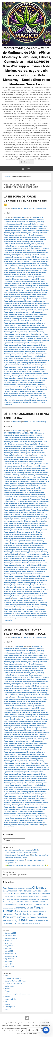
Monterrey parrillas (36, 329)
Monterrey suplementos (29, 362)
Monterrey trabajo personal (13, 378)
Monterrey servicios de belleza (31, 358)
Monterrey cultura (24, 266)
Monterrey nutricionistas (34, 321)
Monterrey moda (42, 310)
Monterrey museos (40, 314)
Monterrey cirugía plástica (24, 252)
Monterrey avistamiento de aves (31, 235)
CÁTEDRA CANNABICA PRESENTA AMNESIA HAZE (22, 432)
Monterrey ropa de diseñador (35, 351)
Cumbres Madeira (16, 899)
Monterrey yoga (39, 393)
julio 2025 (8, 940)
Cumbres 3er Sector (11, 893)
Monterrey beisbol (38, 237)
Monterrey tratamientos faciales (23, 382)
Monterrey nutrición (35, 318)
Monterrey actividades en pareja (31, 224)
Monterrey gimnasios (28, 296)
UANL (24, 919)
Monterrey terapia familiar (13, 369)
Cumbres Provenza (28, 899)
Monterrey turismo (30, 384)
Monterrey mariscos (27, 303)
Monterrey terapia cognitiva (13, 367)
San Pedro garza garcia (23, 915)
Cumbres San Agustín (9, 902)
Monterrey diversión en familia (23, 274)
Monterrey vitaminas (11, 393)
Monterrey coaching (41, 252)
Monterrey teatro (41, 365)
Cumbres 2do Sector (41, 890)
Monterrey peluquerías (28, 332)
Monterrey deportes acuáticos (35, 268)
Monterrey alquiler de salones (38, 230)
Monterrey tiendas (18, 376)
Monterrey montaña (11, 314)
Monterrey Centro (24, 907)
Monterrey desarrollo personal (14, 272)
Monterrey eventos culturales (28, 288)
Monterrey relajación (11, 349)
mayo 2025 (9, 946)
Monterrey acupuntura (16, 228)
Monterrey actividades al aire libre (24, 222)
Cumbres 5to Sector (38, 894)
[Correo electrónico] (27, 1018)
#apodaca (7, 887)
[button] (46, 1030)
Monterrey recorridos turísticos (15, 347)
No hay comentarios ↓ (38, 208)
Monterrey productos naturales (22, 340)
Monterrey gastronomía (12, 296)
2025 (6, 976)
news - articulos (18, 217)
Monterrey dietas (32, 272)
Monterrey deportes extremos (36, 270)
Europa (7, 991)
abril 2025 (8, 948)
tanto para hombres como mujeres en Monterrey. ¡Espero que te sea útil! (25, 397)
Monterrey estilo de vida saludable (37, 285)
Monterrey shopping (31, 360)
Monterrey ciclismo (19, 250)
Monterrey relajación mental (29, 349)
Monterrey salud (9, 354)
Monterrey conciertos (19, 259)
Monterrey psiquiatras (35, 343)
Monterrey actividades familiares (15, 226)
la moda (16, 219)
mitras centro (11, 908)
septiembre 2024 (11, 956)
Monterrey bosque (28, 241)
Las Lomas (37, 904)
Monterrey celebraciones (19, 246)
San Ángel (7, 920)
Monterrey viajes (33, 389)
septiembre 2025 (11, 938)
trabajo (7, 1004)
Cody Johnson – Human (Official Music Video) (21, 852)
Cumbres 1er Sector (24, 890)
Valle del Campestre (37, 920)
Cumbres (12, 890)
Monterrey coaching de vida (13, 255)
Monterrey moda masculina (32, 312)
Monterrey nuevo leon (19, 318)
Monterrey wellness (26, 393)
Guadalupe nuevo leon (12, 904)
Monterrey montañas (25, 314)
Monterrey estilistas (17, 285)
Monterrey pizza (41, 334)
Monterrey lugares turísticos (14, 301)
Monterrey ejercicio (19, 277)
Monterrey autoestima (11, 235)
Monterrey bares (26, 237)
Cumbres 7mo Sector (16, 896)
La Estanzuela (27, 904)
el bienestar (37, 217)
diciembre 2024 (10, 953)
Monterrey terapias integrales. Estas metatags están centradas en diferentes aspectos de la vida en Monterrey (26, 373)
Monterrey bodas (15, 241)
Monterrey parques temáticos (18, 329)
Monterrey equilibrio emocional (26, 281)
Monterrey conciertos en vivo (38, 259)
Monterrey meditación (11, 310)
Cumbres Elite (37, 896)
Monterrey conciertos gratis (13, 261)
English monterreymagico (14, 983)
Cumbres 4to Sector (25, 894)
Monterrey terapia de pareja (33, 367)
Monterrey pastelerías (11, 332)
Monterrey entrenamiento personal (24, 279)
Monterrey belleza (10, 239)
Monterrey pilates (29, 334)
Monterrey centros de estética (23, 248)
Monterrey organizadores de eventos (23, 325)
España (7, 988)
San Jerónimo (8, 914)
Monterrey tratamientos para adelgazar (23, 383)
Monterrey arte (26, 233)
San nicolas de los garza (27, 914)
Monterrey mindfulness (28, 310)
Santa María (42, 917)
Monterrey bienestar (24, 239)
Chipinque (39, 887)
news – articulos (11, 999)
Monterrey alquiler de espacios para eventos (25, 229)
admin (26, 208)
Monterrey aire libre (31, 228)
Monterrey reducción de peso (36, 347)
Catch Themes (33, 1033)
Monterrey (32, 219)
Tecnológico (15, 921)
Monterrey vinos (37, 391)
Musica (7, 996)
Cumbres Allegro (28, 896)
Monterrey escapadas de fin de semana (26, 283)
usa (6, 1009)
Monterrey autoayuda (39, 233)
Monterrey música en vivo (26, 316)
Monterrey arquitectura (12, 233)
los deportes (24, 219)
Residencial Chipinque (39, 911)
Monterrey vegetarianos (18, 389)
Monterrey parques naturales (20, 327)
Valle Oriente (17, 923)
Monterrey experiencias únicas (29, 290)
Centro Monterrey (26, 888)
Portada (7, 176)
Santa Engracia (30, 917)
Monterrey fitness (29, 294)
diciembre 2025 (10, 933)
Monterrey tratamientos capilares (15, 380)
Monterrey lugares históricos (37, 299)
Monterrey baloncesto (11, 237)
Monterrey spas (14, 362)
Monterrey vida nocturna (22, 391)
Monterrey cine (32, 250)
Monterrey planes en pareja (30, 336)
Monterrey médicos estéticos (35, 307)
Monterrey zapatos (10, 396)
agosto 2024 (9, 959)
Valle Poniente (28, 923)
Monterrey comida (30, 255)
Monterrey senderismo (12, 358)
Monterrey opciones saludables (15, 323)
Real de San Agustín (25, 911)
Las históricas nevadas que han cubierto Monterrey (23, 850)
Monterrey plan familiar (12, 336)
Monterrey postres (26, 338)
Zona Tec (37, 923)
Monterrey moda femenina (13, 312)
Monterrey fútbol (42, 294)
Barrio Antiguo (16, 888)
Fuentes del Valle (38, 901)
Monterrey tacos (28, 365)
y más (41, 824)
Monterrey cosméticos (32, 261)
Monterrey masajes (17, 305)
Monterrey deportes (17, 268)
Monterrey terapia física (31, 369)
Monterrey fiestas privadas (13, 294)
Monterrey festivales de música (22, 292)
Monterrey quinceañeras (12, 345)
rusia (6, 1001)
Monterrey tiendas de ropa (34, 376)
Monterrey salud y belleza (36, 356)
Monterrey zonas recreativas (28, 396)
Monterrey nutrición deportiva (14, 321)
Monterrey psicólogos (19, 343)
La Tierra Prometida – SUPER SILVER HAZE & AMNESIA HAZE (25, 631)
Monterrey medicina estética (14, 307)
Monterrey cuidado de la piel (29, 263)
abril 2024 (8, 961)
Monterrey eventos (10, 288)
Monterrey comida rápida (26, 257)
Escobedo (27, 902)
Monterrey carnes (30, 244)
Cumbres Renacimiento (41, 899)
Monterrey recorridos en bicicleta (33, 345)
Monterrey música (10, 316)
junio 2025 (8, 943)
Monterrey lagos (20, 299)
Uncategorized (18, 646)
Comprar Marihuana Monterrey (15, 981)
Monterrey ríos (19, 351)
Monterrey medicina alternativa (35, 305)
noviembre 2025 (10, 935)
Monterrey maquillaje (31, 301)
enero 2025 (9, 951)
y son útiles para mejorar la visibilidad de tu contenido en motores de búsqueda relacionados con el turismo (25, 401)
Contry (5, 891)
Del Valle (20, 901)
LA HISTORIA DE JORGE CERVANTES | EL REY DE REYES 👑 (25, 200)
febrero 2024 (9, 966)
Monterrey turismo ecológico (29, 387)
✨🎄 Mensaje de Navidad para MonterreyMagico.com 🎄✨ (26, 865)
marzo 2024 (9, 964)
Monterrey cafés (17, 244)
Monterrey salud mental (18, 356)
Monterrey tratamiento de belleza (35, 378)
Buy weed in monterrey (13, 978)
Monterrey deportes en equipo (14, 270)
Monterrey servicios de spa (13, 360)
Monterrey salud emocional (25, 354)
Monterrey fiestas (40, 292)
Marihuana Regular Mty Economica (17, 994)
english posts (9, 986)
